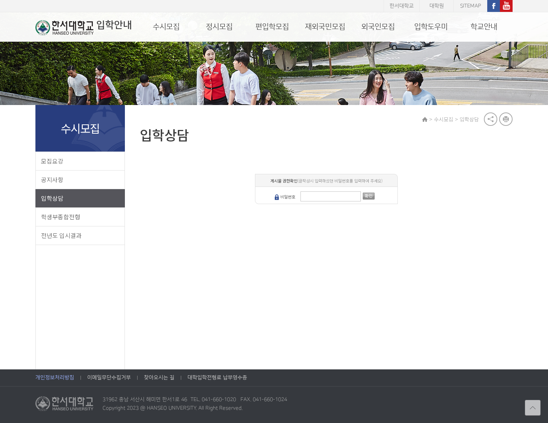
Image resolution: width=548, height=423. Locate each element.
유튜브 (506, 6)
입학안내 (114, 25)
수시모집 (166, 27)
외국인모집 (378, 27)
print (506, 119)
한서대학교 (402, 6)
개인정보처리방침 (54, 378)
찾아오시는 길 (159, 378)
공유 (490, 119)
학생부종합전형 (60, 216)
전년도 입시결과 (61, 235)
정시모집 (219, 27)
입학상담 (52, 198)
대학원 (436, 6)
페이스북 (493, 6)
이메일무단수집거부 (109, 378)
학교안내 (483, 27)
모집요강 (52, 160)
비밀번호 (287, 197)
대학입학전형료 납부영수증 (217, 378)
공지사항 (52, 179)
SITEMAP (470, 6)
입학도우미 (431, 27)
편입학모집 (272, 27)
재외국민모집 (325, 27)
